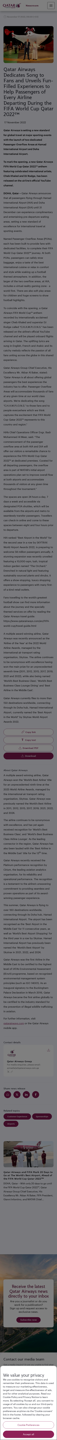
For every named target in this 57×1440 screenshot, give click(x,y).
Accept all (28, 1434)
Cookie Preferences (28, 1425)
